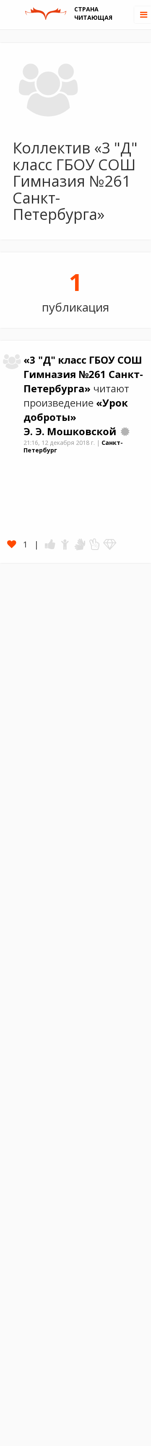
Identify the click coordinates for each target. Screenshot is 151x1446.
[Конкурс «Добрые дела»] (125, 431)
